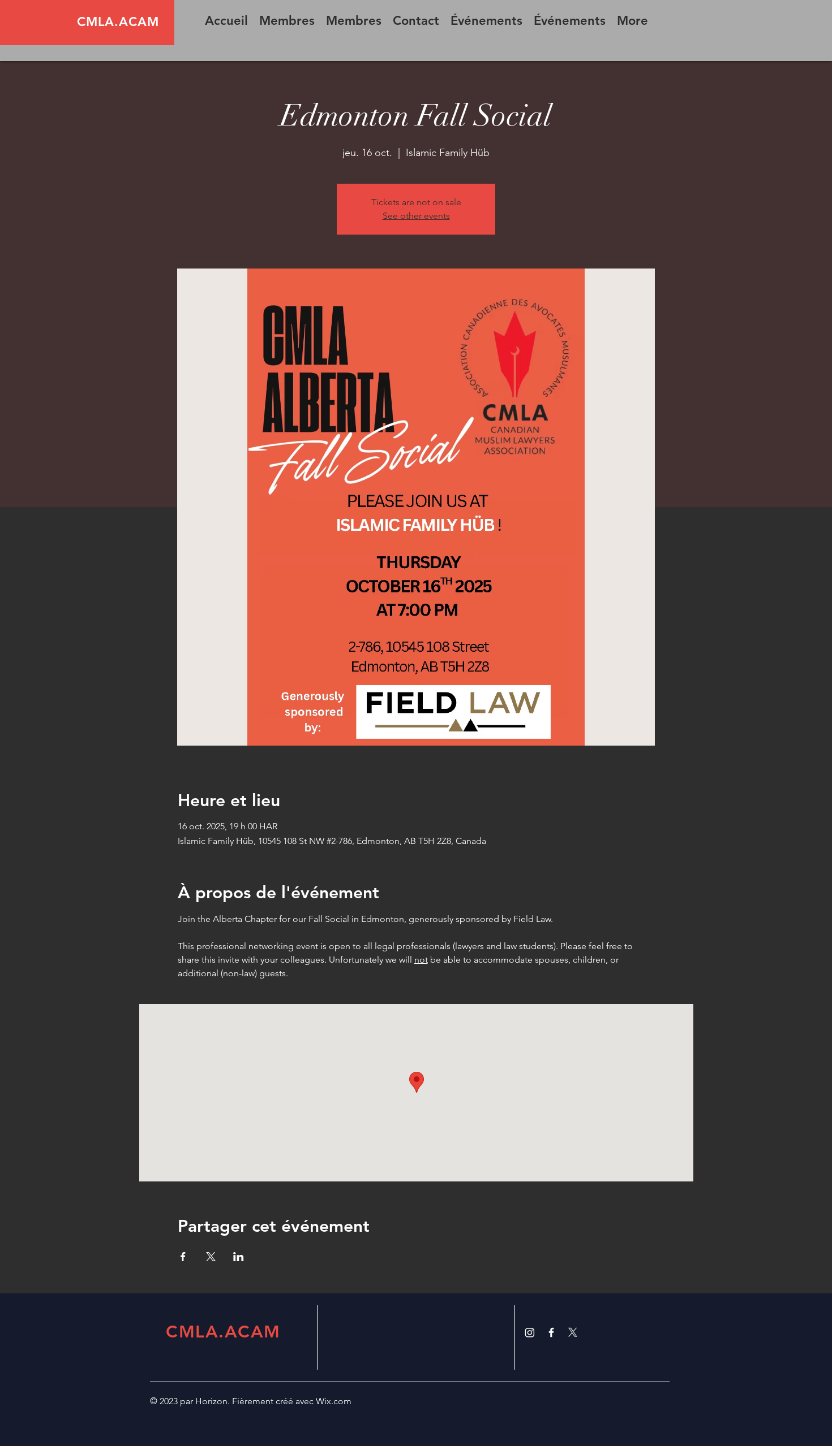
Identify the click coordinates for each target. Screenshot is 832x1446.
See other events (416, 215)
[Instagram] (530, 1332)
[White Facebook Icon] (551, 1332)
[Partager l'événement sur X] (210, 1256)
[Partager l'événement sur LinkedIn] (238, 1256)
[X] (573, 1332)
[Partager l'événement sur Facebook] (183, 1256)
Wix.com (333, 1401)
